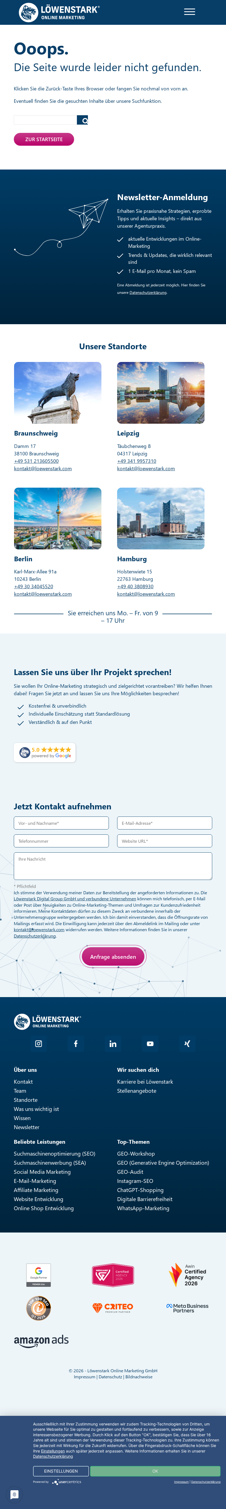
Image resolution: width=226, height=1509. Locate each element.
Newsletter (26, 1127)
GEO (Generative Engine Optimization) (163, 1162)
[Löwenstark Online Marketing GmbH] (59, 12)
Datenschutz (110, 1376)
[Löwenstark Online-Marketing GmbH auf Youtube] (150, 1043)
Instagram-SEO (135, 1180)
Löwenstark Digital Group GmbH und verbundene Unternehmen (75, 898)
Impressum (84, 1376)
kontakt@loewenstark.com (43, 468)
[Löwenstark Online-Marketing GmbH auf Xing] (187, 1043)
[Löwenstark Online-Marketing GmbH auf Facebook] (76, 1043)
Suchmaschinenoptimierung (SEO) (54, 1153)
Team (20, 1090)
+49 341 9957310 (136, 461)
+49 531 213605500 (36, 461)
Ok (155, 1471)
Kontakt (23, 1081)
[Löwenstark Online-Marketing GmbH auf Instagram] (38, 1043)
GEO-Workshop (136, 1153)
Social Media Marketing (42, 1171)
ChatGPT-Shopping (140, 1189)
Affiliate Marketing (36, 1189)
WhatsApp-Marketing (143, 1208)
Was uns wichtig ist (36, 1108)
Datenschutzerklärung (148, 292)
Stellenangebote (136, 1090)
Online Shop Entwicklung (44, 1208)
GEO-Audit (130, 1171)
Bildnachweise (138, 1376)
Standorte (25, 1099)
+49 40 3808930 (135, 586)
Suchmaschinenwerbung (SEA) (50, 1162)
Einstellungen (53, 1451)
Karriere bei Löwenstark (145, 1081)
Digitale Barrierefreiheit (145, 1198)
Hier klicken (54, 982)
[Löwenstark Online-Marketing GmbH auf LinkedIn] (113, 1043)
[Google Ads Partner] (39, 1275)
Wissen (22, 1117)
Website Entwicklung (38, 1198)
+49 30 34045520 (33, 586)
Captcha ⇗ (69, 988)
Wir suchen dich (138, 1069)
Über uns (25, 1069)
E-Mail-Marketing (35, 1180)
